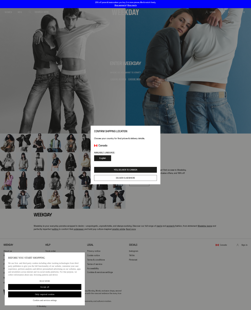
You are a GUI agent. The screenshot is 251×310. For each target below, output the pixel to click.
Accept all (44, 287)
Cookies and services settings (45, 300)
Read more (45, 281)
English (102, 158)
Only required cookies (44, 294)
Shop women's (120, 5)
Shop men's (132, 5)
